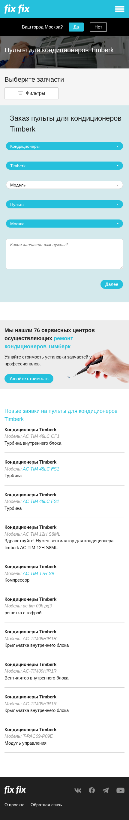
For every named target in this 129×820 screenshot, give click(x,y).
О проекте (14, 804)
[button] (31, 93)
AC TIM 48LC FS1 (41, 468)
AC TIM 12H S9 (38, 573)
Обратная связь (46, 804)
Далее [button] (111, 284)
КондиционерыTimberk (30, 429)
